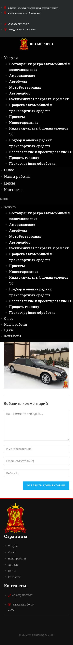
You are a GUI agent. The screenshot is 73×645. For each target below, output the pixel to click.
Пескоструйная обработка (32, 163)
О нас (9, 169)
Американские (22, 75)
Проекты (17, 116)
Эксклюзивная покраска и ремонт (39, 99)
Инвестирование (24, 122)
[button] (36, 198)
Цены (9, 183)
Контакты (14, 189)
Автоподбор (19, 93)
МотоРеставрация (25, 87)
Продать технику (24, 157)
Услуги (11, 57)
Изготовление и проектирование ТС (40, 152)
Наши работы (17, 176)
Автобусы (18, 81)
